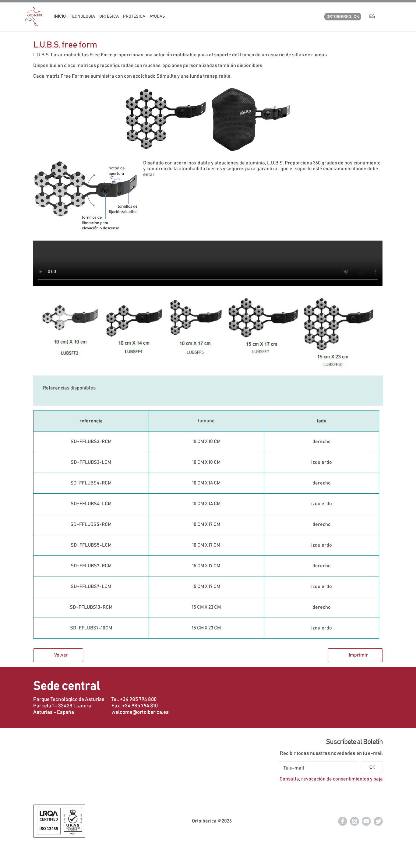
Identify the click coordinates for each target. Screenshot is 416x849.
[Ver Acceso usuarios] (388, 16)
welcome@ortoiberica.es (140, 712)
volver (61, 655)
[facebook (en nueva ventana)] (342, 821)
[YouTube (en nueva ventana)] (366, 821)
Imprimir (358, 655)
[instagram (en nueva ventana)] (354, 821)
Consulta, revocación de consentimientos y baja (331, 779)
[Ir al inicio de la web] (33, 24)
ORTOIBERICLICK (342, 17)
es (373, 16)
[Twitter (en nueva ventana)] (378, 821)
